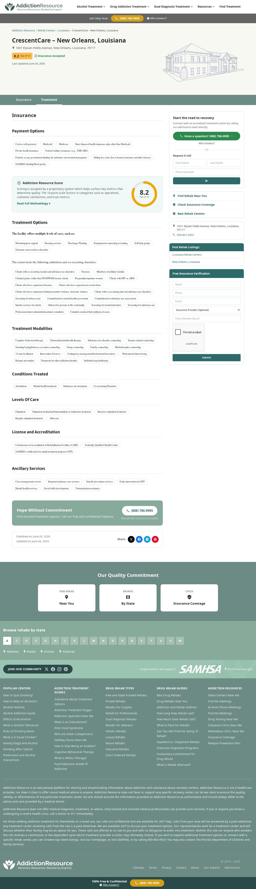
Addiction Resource (23, 30)
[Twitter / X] (47, 669)
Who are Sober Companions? (73, 734)
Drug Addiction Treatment (128, 6)
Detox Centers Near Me (223, 695)
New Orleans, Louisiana (186, 262)
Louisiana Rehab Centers (187, 254)
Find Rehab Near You (192, 196)
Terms (153, 867)
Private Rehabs (116, 701)
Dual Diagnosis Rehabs (121, 719)
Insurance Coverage (221, 737)
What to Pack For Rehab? (173, 725)
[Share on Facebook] (139, 539)
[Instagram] (59, 669)
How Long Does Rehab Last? (175, 713)
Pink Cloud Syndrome (68, 728)
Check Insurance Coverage (196, 204)
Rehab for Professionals (121, 713)
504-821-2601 (185, 235)
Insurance (23, 100)
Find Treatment (230, 6)
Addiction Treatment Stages (73, 710)
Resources (205, 6)
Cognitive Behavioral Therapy (74, 752)
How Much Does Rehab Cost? (176, 719)
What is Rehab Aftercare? (174, 765)
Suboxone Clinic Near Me (225, 725)
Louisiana (63, 30)
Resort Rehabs (115, 743)
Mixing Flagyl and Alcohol (20, 743)
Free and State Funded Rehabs (126, 695)
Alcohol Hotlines (14, 707)
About (195, 867)
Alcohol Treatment (89, 6)
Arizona (49, 651)
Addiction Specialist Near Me (73, 716)
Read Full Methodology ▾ (33, 203)
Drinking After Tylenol (18, 749)
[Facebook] (53, 669)
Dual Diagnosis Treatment (172, 6)
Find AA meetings (220, 701)
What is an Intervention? (70, 722)
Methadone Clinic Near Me (226, 731)
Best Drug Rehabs (169, 695)
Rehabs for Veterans (119, 725)
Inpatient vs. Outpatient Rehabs (178, 742)
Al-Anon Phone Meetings (224, 707)
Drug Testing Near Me (223, 719)
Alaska (31, 651)
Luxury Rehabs (115, 737)
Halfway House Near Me (70, 740)
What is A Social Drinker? (19, 737)
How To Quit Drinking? (18, 695)
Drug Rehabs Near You (172, 701)
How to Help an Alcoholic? (20, 701)
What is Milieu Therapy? (70, 758)
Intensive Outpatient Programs (177, 748)
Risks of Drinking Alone (18, 731)
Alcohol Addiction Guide (19, 713)
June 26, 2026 (37, 63)
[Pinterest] (66, 669)
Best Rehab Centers (191, 213)
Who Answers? (158, 18)
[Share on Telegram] (147, 539)
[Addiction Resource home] (38, 864)
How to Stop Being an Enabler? (75, 746)
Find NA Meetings (220, 713)
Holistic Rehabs (116, 731)
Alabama (13, 651)
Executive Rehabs (117, 749)
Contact (181, 867)
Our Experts (212, 867)
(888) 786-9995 (130, 18)
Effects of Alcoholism (17, 719)
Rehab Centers (46, 30)
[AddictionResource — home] (34, 7)
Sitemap (138, 867)
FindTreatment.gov (240, 669)
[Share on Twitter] (131, 539)
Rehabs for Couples (119, 707)
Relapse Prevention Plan (224, 743)
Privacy (166, 867)
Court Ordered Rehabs (121, 755)
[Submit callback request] (206, 180)
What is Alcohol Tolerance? (21, 725)
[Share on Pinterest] (155, 539)
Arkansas (69, 651)
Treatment (49, 100)
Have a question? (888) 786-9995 (206, 136)
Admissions (232, 867)
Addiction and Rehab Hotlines (177, 707)
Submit (206, 357)
